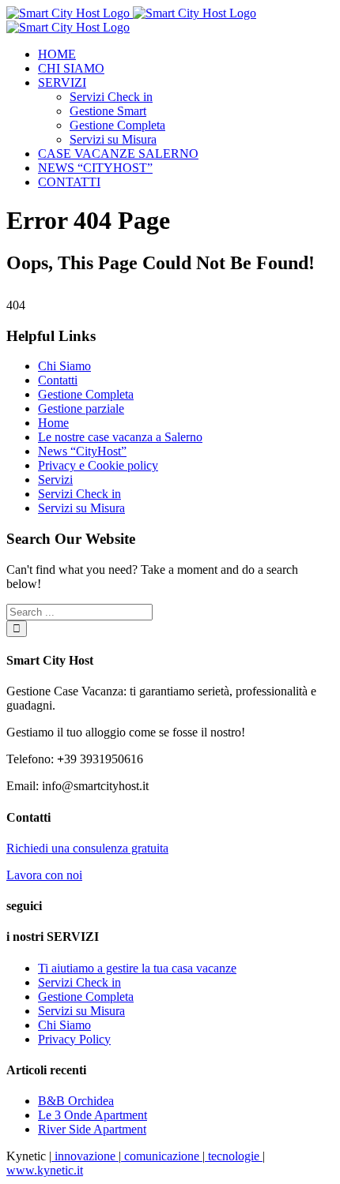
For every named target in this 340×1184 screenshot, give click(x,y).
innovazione (85, 1156)
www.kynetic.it (44, 1170)
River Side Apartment (92, 1129)
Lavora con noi (44, 875)
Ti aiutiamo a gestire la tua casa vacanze (137, 968)
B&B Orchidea (76, 1100)
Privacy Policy (74, 1039)
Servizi (55, 479)
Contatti (57, 380)
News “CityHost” (82, 451)
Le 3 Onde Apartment (92, 1115)
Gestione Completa (86, 394)
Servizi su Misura (81, 508)
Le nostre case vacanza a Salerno (120, 437)
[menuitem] (186, 54)
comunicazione (161, 1156)
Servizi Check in (79, 493)
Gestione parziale (81, 408)
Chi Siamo (64, 366)
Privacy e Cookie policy (98, 465)
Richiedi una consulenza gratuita (87, 848)
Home (53, 422)
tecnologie (234, 1156)
